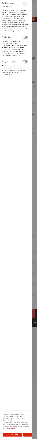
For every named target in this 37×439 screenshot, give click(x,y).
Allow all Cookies (12, 435)
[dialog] (16, 219)
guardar (28, 435)
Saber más (11, 429)
